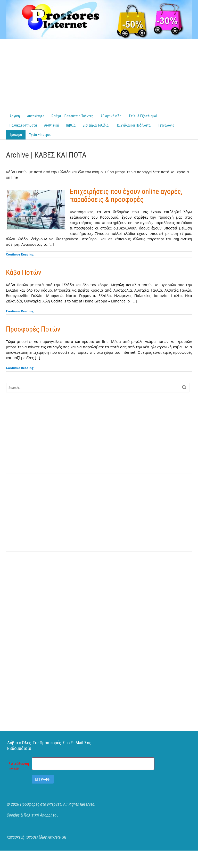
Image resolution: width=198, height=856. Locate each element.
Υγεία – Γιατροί (40, 135)
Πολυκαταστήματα (23, 125)
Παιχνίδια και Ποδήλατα (133, 125)
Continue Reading (20, 254)
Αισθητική (51, 125)
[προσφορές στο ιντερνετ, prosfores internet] (99, 36)
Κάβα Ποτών (23, 272)
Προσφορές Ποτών (33, 329)
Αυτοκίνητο (35, 116)
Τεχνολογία (166, 125)
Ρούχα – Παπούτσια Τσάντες (72, 116)
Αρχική (15, 116)
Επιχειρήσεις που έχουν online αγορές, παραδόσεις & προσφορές (126, 195)
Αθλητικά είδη (111, 116)
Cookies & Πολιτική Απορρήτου (32, 815)
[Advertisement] (99, 75)
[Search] (184, 387)
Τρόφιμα (16, 135)
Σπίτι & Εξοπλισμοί (143, 116)
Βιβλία (71, 125)
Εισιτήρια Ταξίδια (96, 125)
